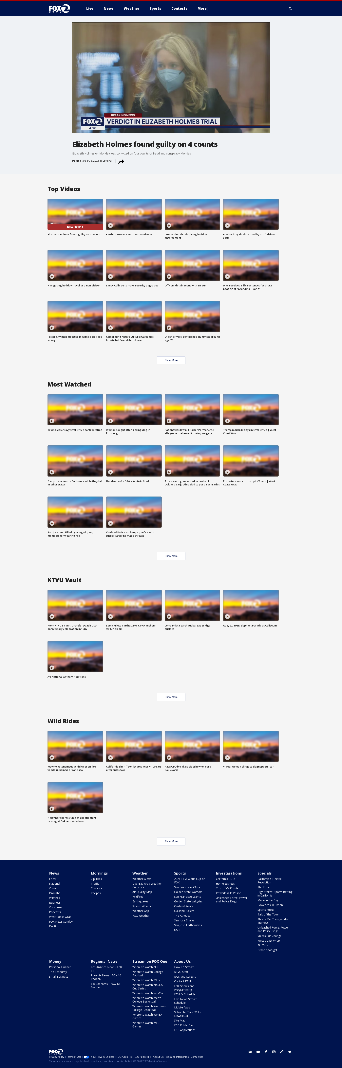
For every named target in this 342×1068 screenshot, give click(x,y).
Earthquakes (140, 901)
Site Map (179, 1020)
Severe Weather (142, 906)
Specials (264, 873)
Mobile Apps (182, 1007)
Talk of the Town (268, 914)
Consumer (55, 907)
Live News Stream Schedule (186, 1001)
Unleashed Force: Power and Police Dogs (231, 899)
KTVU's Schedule (185, 994)
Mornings (99, 873)
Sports (180, 873)
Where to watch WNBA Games (147, 1016)
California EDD (225, 879)
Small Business (58, 976)
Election (54, 926)
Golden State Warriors (188, 892)
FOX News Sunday (61, 921)
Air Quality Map (142, 892)
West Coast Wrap (60, 917)
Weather (140, 873)
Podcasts (55, 912)
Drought (54, 893)
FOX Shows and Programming (184, 987)
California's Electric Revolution (269, 880)
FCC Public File (183, 1025)
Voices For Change (269, 936)
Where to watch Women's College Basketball (149, 1008)
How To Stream (184, 967)
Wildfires (54, 898)
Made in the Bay (267, 900)
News (54, 873)
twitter (290, 1052)
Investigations (229, 873)
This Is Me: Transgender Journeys (272, 921)
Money (55, 961)
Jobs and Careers (185, 976)
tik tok (282, 1052)
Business (55, 902)
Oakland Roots (183, 906)
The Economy (58, 972)
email (250, 1052)
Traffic (95, 883)
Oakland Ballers (184, 911)
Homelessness (225, 883)
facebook (266, 1052)
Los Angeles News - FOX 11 (107, 968)
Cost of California (227, 888)
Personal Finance (60, 967)
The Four (263, 887)
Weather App (140, 911)
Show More (171, 360)
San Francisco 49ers (187, 887)
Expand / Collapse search (290, 8)
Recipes (96, 893)
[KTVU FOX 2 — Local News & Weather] (62, 8)
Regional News (104, 961)
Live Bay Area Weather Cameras (147, 885)
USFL (177, 930)
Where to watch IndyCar (147, 993)
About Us (182, 961)
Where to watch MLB (146, 980)
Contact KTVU (183, 981)
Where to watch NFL (145, 967)
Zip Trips (96, 879)
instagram (274, 1052)
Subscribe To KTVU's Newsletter (187, 1014)
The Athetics (182, 915)
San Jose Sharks (184, 920)
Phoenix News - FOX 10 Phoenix (106, 977)
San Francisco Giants (187, 896)
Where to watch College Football (147, 973)
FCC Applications (185, 1030)
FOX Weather (140, 915)
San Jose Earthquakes (188, 925)
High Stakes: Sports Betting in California (274, 893)
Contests (96, 888)
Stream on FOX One (149, 961)
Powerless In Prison (228, 893)
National (54, 883)
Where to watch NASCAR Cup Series (148, 986)
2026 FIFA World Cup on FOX (189, 880)
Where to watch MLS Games (145, 1024)
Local (52, 879)
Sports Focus (265, 910)
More (202, 8)
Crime (53, 888)
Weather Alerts (141, 879)
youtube (258, 1052)
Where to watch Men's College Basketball (146, 999)
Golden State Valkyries (188, 901)
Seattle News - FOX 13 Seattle (105, 985)
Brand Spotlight (267, 950)
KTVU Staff (181, 972)
